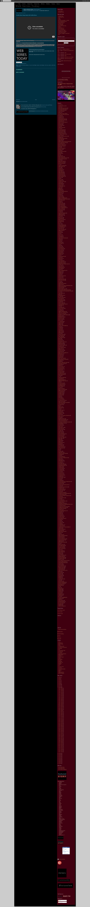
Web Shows (43, 3)
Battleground (60, 140)
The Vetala (59, 523)
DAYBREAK (60, 189)
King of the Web (60, 319)
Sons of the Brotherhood (62, 433)
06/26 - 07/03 (60, 720)
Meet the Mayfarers (61, 347)
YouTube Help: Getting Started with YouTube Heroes (26, 15)
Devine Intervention (61, 204)
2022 (59, 679)
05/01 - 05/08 (60, 730)
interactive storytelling (61, 583)
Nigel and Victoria (60, 388)
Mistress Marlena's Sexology (62, 359)
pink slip (59, 596)
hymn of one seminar (68, 54)
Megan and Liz (60, 348)
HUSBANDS (60, 272)
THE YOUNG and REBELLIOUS (63, 457)
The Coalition (60, 469)
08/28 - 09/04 (60, 709)
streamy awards (60, 600)
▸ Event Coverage (60, 613)
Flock (59, 233)
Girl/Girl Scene (60, 258)
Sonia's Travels (60, 432)
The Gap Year (60, 483)
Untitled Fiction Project (61, 531)
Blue (59, 154)
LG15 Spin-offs (60, 651)
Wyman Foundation (61, 673)
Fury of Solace (60, 243)
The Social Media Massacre (62, 510)
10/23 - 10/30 (60, 699)
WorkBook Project (61, 556)
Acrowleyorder (60, 116)
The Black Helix (60, 466)
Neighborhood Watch (61, 379)
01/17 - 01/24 (60, 749)
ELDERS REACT (60, 215)
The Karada (60, 496)
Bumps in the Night (61, 163)
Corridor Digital (60, 183)
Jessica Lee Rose (61, 308)
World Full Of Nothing (61, 557)
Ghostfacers (60, 254)
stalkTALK (59, 599)
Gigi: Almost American (61, 256)
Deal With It (60, 202)
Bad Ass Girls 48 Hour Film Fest (63, 136)
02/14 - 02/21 (60, 744)
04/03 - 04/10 (60, 735)
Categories (24, 3)
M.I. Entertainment (61, 337)
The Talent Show (60, 516)
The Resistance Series (61, 508)
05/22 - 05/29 (60, 726)
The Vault (59, 520)
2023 (59, 678)
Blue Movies (60, 155)
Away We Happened (61, 130)
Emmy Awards (60, 220)
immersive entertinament (62, 582)
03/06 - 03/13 (60, 740)
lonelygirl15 (60, 589)
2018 (59, 684)
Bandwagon (60, 137)
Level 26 (59, 333)
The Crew (59, 471)
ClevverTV (59, 177)
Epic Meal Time (60, 221)
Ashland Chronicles (61, 127)
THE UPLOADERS (61, 456)
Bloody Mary (60, 153)
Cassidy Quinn (60, 169)
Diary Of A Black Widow (61, 206)
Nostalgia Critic (60, 393)
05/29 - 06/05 (60, 725)
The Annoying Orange (61, 464)
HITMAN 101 (60, 271)
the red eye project (61, 602)
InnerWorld (60, 301)
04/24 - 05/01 (60, 731)
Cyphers (59, 188)
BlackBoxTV (60, 149)
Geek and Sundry (61, 248)
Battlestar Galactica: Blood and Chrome (64, 141)
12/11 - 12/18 (60, 690)
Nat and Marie (60, 378)
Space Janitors (60, 438)
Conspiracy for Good (61, 181)
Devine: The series (61, 205)
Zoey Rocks (60, 563)
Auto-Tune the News (61, 129)
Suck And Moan (60, 445)
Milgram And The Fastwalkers (62, 352)
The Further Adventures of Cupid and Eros (64, 481)
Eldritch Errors (60, 217)
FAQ (59, 34)
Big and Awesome (61, 143)
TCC (59, 665)
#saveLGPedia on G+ (61, 22)
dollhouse (59, 571)
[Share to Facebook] (20, 62)
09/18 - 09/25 (60, 705)
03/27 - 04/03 (60, 736)
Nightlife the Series (61, 390)
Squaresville (60, 440)
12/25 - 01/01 (60, 688)
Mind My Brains (60, 353)
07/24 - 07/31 (60, 715)
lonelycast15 (60, 588)
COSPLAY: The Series (61, 165)
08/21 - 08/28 (60, 710)
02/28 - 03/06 (60, 741)
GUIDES (59, 245)
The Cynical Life (60, 472)
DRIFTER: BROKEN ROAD (62, 191)
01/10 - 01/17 (60, 750)
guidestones (60, 574)
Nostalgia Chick (60, 392)
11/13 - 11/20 (60, 695)
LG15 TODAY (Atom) (61, 768)
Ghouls (59, 255)
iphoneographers (60, 584)
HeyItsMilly (60, 282)
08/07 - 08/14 (60, 713)
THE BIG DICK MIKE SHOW (62, 453)
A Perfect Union (60, 111)
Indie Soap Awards (61, 300)
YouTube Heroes (18, 66)
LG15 (63, 851)
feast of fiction (60, 572)
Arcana (59, 126)
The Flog (59, 479)
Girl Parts (59, 257)
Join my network (66, 853)
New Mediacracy (60, 385)
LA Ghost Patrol (60, 322)
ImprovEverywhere (61, 297)
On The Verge (60, 398)
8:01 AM (25, 63)
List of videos (60, 652)
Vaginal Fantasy (60, 534)
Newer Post (18, 99)
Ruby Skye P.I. (60, 413)
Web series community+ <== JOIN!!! (63, 20)
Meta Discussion (60, 350)
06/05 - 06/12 (60, 724)
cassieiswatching (60, 569)
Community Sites (29, 3)
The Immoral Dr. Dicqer (61, 492)
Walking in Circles (61, 544)
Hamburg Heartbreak (61, 275)
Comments (60, 902)
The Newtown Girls (61, 505)
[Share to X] (19, 62)
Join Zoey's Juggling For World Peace (64, 33)
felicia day (59, 573)
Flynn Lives (60, 234)
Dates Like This (60, 196)
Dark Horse (60, 195)
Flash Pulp (59, 232)
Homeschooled (60, 287)
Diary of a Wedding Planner (62, 207)
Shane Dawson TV (61, 427)
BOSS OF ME (60, 135)
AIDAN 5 (59, 112)
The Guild (59, 485)
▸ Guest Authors (60, 611)
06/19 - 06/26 (60, 721)
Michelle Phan (60, 351)
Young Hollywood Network (62, 562)
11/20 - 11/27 (60, 694)
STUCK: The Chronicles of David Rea (63, 415)
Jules (59, 649)
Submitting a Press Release (62, 31)
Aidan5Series (60, 117)
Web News (46, 65)
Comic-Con (60, 179)
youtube (49, 65)
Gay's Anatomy (60, 247)
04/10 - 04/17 (60, 734)
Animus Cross (60, 123)
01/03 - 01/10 (60, 751)
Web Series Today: (43, 106)
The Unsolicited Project (61, 518)
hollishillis (59, 576)
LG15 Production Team (61, 650)
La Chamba (60, 327)
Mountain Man (60, 364)
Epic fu (59, 222)
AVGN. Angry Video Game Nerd (63, 114)
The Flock (59, 478)
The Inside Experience (61, 494)
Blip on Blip (59, 150)
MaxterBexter (60, 346)
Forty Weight (60, 236)
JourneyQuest (60, 310)
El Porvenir (60, 216)
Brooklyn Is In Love (61, 162)
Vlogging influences (61, 672)
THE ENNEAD (60, 454)
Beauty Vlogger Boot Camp (62, 142)
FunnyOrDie (60, 242)
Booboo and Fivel (60, 156)
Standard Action (60, 442)
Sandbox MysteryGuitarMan (62, 419)
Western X (59, 549)
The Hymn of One (61, 666)
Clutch (59, 178)
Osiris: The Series (61, 403)
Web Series (48, 3)
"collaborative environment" (37, 9)
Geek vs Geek (60, 249)
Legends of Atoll (60, 332)
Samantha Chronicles (61, 418)
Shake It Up (60, 426)
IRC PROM (60, 296)
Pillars (59, 405)
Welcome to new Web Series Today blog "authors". (31, 10)
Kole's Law (59, 320)
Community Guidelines (25, 65)
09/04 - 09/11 (60, 708)
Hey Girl (59, 281)
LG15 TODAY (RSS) (61, 767)
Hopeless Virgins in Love (62, 288)
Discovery (58, 3)
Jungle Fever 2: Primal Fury (62, 312)
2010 (59, 759)
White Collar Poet (60, 551)
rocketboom (60, 598)
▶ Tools (59, 635)
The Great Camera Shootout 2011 (63, 484)
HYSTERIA (60, 273)
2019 (59, 683)
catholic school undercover (62, 570)
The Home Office (60, 490)
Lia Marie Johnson (61, 334)
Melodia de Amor (60, 349)
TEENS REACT (60, 452)
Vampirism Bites (60, 536)
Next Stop (59, 387)
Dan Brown (60, 194)
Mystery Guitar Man (61, 374)
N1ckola (59, 375)
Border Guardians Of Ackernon (63, 157)
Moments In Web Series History (63, 362)
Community (19, 65)
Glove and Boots (60, 260)
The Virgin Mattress (61, 524)
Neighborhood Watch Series (62, 380)
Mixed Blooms (60, 360)
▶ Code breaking (61, 633)
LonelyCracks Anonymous (62, 653)
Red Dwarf (59, 411)
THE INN (59, 455)
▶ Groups (59, 638)
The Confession (60, 470)
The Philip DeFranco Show (62, 507)
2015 (59, 753)
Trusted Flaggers (42, 65)
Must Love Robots (61, 366)
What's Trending (60, 550)
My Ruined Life (60, 372)
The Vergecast (60, 522)
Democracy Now (60, 203)
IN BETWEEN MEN (61, 295)
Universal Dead (60, 530)
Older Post (53, 99)
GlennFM (59, 259)
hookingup (59, 577)
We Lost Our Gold (61, 546)
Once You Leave (60, 399)
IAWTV (59, 294)
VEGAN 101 (60, 532)
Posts (60, 900)
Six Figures (60, 430)
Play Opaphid (60, 659)
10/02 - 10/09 (60, 703)
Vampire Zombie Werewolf (62, 535)
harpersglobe (60, 575)
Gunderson (60, 269)
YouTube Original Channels (62, 561)
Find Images (60, 648)
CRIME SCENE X (60, 166)
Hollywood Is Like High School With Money (64, 285)
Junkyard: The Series (61, 313)
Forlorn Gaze (60, 235)
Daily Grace (60, 193)
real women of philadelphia (62, 597)
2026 (59, 677)
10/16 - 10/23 (60, 700)
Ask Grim (59, 128)
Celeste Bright (60, 170)
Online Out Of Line (61, 401)
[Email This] (16, 62)
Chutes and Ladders (61, 176)
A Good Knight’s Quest (61, 110)
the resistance (67, 851)
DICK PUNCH (60, 190)
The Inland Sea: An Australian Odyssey (64, 493)
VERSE (59, 533)
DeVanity (59, 201)
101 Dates (59, 104)
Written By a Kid (60, 559)
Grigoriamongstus (61, 267)
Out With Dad (60, 404)
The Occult (60, 667)
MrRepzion (60, 365)
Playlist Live (60, 406)
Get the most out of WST (62, 32)
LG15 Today (64, 849)
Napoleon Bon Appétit (61, 377)
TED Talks (59, 451)
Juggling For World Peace (62, 311)
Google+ (59, 19)
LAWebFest (60, 324)
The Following (60, 480)
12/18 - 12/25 (60, 689)
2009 (59, 760)
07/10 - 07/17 (60, 718)
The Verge (59, 521)
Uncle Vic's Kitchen (61, 529)
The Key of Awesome (61, 497)
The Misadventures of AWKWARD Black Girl (64, 504)
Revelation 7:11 (60, 662)
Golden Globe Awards (61, 261)
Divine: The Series (61, 208)
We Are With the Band (61, 545)
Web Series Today (61, 547)
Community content (61, 646)
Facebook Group (60, 23)
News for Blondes (61, 386)
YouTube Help (53, 65)
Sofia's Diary (60, 431)
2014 (59, 754)
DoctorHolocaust (60, 209)
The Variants (60, 519)
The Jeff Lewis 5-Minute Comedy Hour (64, 495)
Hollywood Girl (60, 284)
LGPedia (59, 326)
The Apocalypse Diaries (61, 465)
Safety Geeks (60, 416)
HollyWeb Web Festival (61, 283)
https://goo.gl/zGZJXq (38, 46)
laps (59, 586)
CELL (59, 164)
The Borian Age (60, 467)
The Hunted (60, 491)
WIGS (59, 543)
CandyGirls (60, 168)
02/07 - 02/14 (60, 745)
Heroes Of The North (61, 280)
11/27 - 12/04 (60, 693)
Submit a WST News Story (62, 25)
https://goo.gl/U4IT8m (48, 45)
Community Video (36, 3)
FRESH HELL (60, 228)
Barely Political (60, 139)
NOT (59, 376)
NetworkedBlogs (65, 847)
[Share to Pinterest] (21, 62)
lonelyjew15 (60, 590)
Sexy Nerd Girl (60, 425)
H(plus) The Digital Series (62, 270)
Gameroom (60, 246)
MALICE (59, 338)
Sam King (59, 417)
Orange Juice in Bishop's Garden (63, 402)
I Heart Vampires (60, 293)
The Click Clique (60, 468)
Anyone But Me (60, 125)
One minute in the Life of (61, 400)
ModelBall (59, 361)
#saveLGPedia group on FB (62, 21)
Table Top (59, 458)
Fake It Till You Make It (61, 229)
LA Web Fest (60, 323)
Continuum (59, 182)
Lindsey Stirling (60, 336)
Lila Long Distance (61, 335)
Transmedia (53, 3)
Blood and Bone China (61, 151)
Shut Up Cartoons (61, 429)
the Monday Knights (61, 601)
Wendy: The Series (61, 548)
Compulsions (60, 180)
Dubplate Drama (60, 214)
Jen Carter (30, 65)
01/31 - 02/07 (60, 746)
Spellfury (59, 439)
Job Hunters (60, 309)
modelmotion (60, 595)
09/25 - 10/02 (60, 704)
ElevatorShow (60, 218)
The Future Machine (61, 482)
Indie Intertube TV (61, 299)
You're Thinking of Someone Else (63, 560)
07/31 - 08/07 (60, 714)
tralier (65, 52)
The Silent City (60, 509)
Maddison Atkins (60, 654)
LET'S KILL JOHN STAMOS (62, 325)
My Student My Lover (61, 373)
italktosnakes (60, 585)
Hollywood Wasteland (61, 286)
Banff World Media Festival (62, 138)
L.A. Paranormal (60, 321)
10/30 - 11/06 (60, 698)
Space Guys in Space (61, 437)
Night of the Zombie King (62, 389)
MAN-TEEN (60, 339)
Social (19, 3)
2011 (59, 758)
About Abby (60, 115)
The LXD (59, 498)
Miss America (60, 354)
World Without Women (61, 558)
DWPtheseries (60, 192)
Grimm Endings (60, 268)
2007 (59, 763)
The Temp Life (60, 517)
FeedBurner (63, 44)
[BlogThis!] (17, 62)
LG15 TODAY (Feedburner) (62, 769)
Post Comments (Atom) (23, 101)
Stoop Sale (59, 443)
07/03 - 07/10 (60, 719)
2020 (59, 682)
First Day (59, 231)
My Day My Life (60, 367)
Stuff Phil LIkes (60, 444)
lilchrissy (59, 587)
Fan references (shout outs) (62, 647)
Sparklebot (59, 663)
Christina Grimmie (61, 175)
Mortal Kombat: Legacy (61, 363)
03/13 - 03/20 (60, 739)
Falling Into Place (60, 230)
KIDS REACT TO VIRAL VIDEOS (63, 314)
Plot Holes (59, 660)
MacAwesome (60, 340)
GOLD (59, 244)
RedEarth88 (60, 661)
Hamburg (59, 274)
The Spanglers (60, 511)
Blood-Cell (59, 152)
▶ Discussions (60, 631)
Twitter (59, 18)
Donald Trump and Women (62, 629)
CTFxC (59, 167)
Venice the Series (60, 537)
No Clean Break (60, 391)
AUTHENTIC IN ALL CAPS (62, 113)
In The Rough (60, 298)
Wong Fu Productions (61, 555)
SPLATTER (60, 414)
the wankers (60, 603)
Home (36, 99)
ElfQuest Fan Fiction (61, 219)
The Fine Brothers (61, 477)
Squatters (59, 441)
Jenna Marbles (60, 307)
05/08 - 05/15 (60, 729)
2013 (59, 755)
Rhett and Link (60, 412)
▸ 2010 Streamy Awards (61, 610)
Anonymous (60, 124)
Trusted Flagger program (35, 65)
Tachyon (59, 664)
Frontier (59, 241)
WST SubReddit (60, 24)
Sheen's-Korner (60, 428)
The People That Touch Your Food (63, 506)
